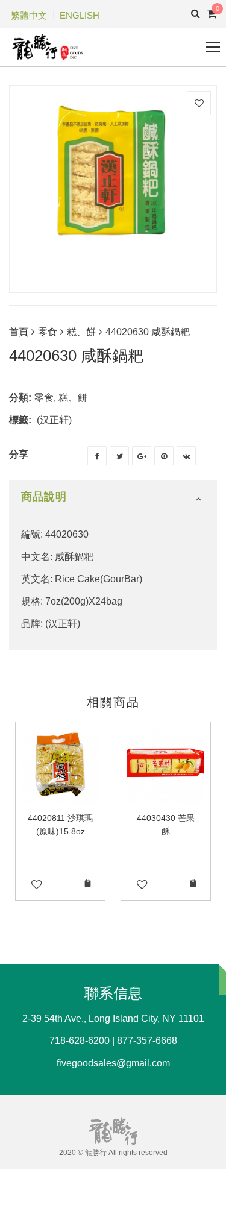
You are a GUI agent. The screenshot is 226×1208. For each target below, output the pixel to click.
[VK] (186, 455)
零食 (47, 332)
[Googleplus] (141, 455)
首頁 (18, 332)
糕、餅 (81, 332)
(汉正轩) (54, 420)
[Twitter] (119, 455)
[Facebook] (97, 455)
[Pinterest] (164, 455)
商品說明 (44, 497)
